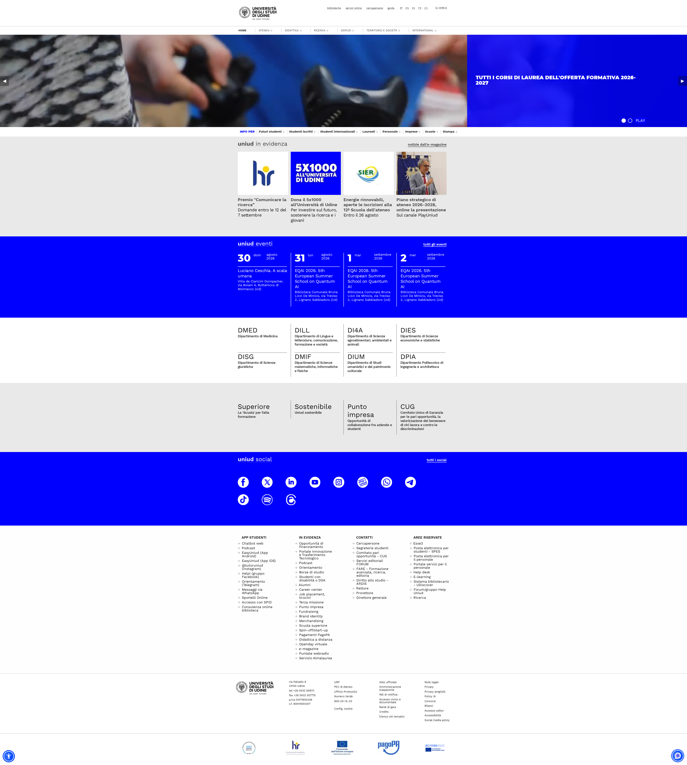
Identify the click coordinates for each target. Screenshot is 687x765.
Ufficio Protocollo (345, 691)
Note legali (432, 682)
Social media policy (437, 720)
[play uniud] (362, 485)
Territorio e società (381, 30)
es (413, 8)
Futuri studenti (270, 131)
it (401, 8)
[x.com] (267, 485)
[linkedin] (291, 485)
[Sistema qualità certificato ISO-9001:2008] (249, 748)
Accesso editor (434, 710)
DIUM (356, 357)
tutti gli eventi (435, 244)
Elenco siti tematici (392, 716)
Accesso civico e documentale (390, 701)
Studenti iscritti (301, 131)
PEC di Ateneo (343, 686)
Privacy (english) (435, 691)
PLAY (640, 120)
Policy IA (430, 696)
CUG (407, 407)
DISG (246, 357)
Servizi (346, 30)
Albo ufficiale (388, 682)
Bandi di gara (387, 707)
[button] (624, 120)
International (422, 30)
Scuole (430, 131)
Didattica (292, 30)
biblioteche (334, 8)
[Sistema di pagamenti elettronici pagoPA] (388, 748)
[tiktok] (243, 503)
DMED (247, 330)
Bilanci (429, 705)
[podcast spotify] (267, 503)
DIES (408, 330)
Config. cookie (343, 708)
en (407, 8)
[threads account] (291, 503)
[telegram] (410, 485)
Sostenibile (313, 407)
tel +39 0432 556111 (301, 690)
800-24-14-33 (343, 701)
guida (391, 8)
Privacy (429, 686)
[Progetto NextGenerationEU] (342, 748)
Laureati (368, 131)
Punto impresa (360, 411)
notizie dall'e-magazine (427, 144)
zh (426, 8)
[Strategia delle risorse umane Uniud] (295, 748)
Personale (390, 131)
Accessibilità (433, 715)
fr (419, 8)
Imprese (411, 131)
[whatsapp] (386, 485)
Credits (384, 711)
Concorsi (430, 701)
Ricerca (319, 30)
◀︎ (4, 80)
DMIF (303, 357)
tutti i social (437, 460)
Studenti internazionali (337, 131)
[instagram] (338, 485)
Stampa (448, 131)
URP (337, 682)
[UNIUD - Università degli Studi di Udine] (258, 13)
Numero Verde (343, 696)
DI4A (355, 330)
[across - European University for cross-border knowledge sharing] (435, 748)
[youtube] (315, 485)
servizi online (354, 8)
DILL (302, 330)
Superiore (254, 407)
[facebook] (243, 485)
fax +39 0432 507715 (302, 695)
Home (242, 30)
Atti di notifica (388, 694)
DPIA (408, 357)
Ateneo (264, 30)
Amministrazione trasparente (390, 688)
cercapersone (374, 8)
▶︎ (682, 80)
